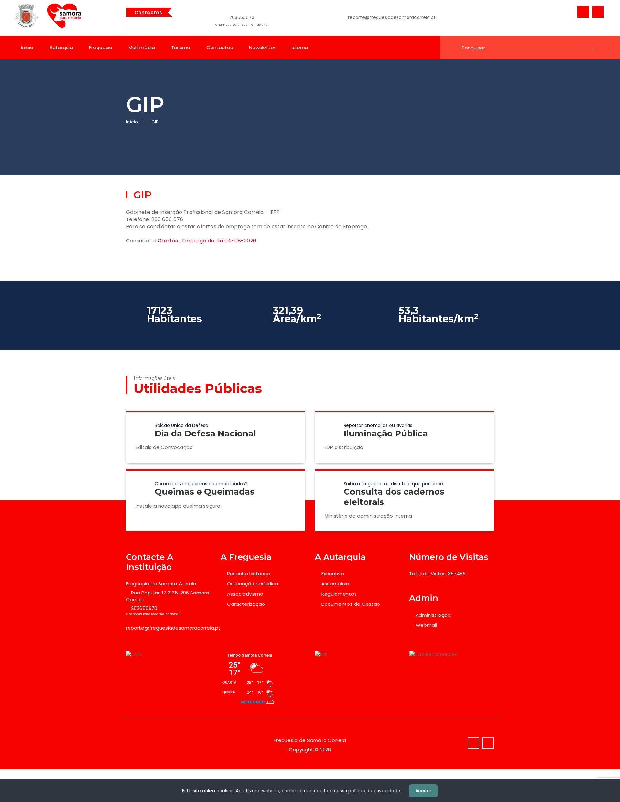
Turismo (180, 47)
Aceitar (423, 790)
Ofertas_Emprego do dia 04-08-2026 (208, 240)
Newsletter (262, 47)
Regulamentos (339, 594)
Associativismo (245, 594)
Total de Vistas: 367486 (437, 573)
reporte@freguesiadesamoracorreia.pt (392, 17)
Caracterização (246, 604)
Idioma (300, 47)
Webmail (426, 625)
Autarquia (61, 47)
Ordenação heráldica (252, 583)
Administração (433, 615)
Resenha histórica (248, 573)
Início (27, 47)
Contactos (219, 47)
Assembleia (335, 583)
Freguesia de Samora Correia (161, 583)
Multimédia (142, 47)
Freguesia (100, 47)
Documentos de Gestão (350, 604)
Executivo (332, 573)
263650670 (242, 20)
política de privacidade (374, 790)
